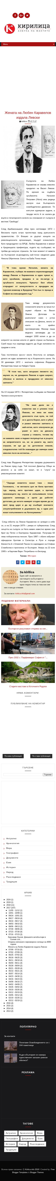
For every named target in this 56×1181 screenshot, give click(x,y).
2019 (8, 902)
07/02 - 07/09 (14, 952)
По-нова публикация (13, 756)
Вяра (9, 848)
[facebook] (15, 15)
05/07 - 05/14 (14, 974)
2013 (8, 1011)
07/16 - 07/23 (14, 934)
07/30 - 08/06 (14, 929)
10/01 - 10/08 (14, 913)
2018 (8, 905)
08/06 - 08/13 (14, 926)
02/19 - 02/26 (14, 998)
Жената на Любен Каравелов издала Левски (27, 947)
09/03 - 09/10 (14, 924)
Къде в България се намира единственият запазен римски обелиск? (33, 1057)
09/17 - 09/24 (14, 918)
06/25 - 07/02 (14, 955)
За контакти (9, 1036)
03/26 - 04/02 (14, 987)
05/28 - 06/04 (14, 966)
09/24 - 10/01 (14, 916)
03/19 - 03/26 (14, 990)
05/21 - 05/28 (14, 968)
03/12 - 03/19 (14, 992)
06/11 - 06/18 (14, 960)
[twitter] (27, 15)
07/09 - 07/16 (14, 950)
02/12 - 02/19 (14, 1000)
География (12, 853)
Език (8, 862)
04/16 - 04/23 (14, 979)
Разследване (13, 877)
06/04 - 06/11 (14, 963)
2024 (8, 900)
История (32, 556)
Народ (9, 872)
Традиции (11, 881)
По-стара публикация (41, 756)
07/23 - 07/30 (14, 932)
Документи (12, 858)
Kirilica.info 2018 (32, 1169)
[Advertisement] (28, 77)
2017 (8, 908)
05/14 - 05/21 (14, 971)
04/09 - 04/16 (14, 982)
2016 (8, 1003)
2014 (8, 1008)
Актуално (11, 838)
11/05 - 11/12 (14, 910)
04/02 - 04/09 (14, 984)
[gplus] (21, 15)
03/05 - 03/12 (14, 995)
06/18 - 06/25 (14, 957)
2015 (8, 1006)
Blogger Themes (37, 1172)
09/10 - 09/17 (14, 921)
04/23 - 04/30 (14, 976)
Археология (13, 843)
